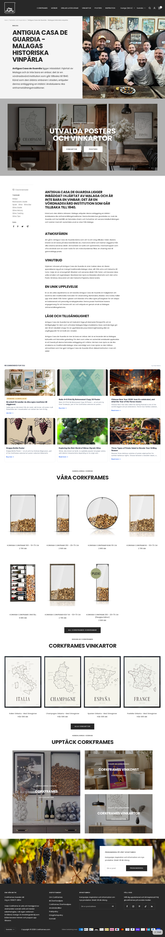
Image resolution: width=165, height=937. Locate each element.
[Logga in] (154, 8)
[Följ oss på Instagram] (133, 906)
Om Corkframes (56, 897)
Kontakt (52, 918)
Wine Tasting (17, 213)
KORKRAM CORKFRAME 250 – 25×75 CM (63, 545)
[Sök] (150, 8)
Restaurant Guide (19, 201)
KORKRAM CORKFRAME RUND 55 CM (102, 545)
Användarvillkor (55, 908)
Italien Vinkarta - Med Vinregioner (23, 713)
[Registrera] (113, 906)
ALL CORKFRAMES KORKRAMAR (82, 630)
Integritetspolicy (56, 915)
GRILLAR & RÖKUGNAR (69, 8)
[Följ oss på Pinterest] (139, 906)
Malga (15, 26)
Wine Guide (17, 207)
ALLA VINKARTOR (82, 726)
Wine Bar (27, 204)
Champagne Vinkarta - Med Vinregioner (62, 713)
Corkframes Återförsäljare (60, 904)
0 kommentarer (21, 189)
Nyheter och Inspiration (18, 20)
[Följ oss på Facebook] (127, 906)
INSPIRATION (110, 8)
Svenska (140, 8)
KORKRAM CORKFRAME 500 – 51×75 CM (23, 545)
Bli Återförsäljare (56, 901)
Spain (14, 204)
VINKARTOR (86, 8)
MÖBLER (54, 8)
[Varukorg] (159, 8)
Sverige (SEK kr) (127, 8)
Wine (20, 204)
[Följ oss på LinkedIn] (152, 906)
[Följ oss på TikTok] (146, 906)
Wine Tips (16, 216)
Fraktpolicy (53, 911)
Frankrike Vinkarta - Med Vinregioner (142, 713)
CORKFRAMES (42, 8)
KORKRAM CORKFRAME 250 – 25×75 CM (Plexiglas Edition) (102, 615)
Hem (6, 20)
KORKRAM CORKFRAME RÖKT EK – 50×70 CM (62, 614)
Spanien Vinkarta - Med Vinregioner (102, 713)
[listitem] (13, 226)
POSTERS (98, 8)
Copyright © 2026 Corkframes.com (35, 929)
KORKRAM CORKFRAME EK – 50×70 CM (142, 545)
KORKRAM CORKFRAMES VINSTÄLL (23, 614)
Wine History (17, 210)
